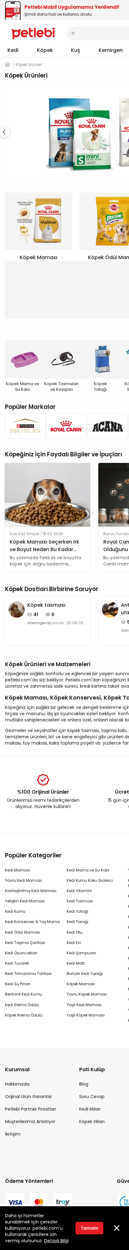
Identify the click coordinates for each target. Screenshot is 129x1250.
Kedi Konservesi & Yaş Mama (32, 921)
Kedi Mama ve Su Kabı (88, 870)
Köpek (45, 50)
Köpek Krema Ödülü (23, 1015)
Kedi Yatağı (77, 911)
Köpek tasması (46, 605)
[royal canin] (64, 426)
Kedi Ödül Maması (22, 932)
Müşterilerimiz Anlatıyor (30, 1121)
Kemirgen (111, 50)
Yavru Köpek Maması (87, 994)
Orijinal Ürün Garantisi (28, 1096)
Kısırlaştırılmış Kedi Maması (30, 890)
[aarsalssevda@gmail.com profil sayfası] (110, 609)
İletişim (12, 1134)
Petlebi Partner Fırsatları (30, 1109)
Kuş (75, 50)
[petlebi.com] (7, 64)
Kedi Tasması (80, 901)
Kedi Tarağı (77, 921)
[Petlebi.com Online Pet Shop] (33, 33)
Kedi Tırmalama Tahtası (28, 973)
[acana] (105, 426)
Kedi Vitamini (79, 890)
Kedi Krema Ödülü (22, 1004)
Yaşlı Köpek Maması (86, 1015)
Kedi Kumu (15, 911)
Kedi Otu (74, 932)
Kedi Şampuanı (81, 953)
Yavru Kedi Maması (23, 880)
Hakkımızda (17, 1084)
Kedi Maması (17, 870)
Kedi (13, 50)
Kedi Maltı (76, 963)
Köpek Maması (81, 983)
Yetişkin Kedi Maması (25, 901)
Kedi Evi (74, 942)
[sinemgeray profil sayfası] (16, 609)
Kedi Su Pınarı (17, 983)
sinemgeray (39, 623)
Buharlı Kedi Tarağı (85, 973)
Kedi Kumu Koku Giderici (90, 880)
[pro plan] (23, 426)
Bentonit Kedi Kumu (23, 994)
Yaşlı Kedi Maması (84, 1004)
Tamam (89, 1228)
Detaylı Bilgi (56, 1240)
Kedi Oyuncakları (21, 953)
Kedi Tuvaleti (17, 963)
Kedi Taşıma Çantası (25, 942)
